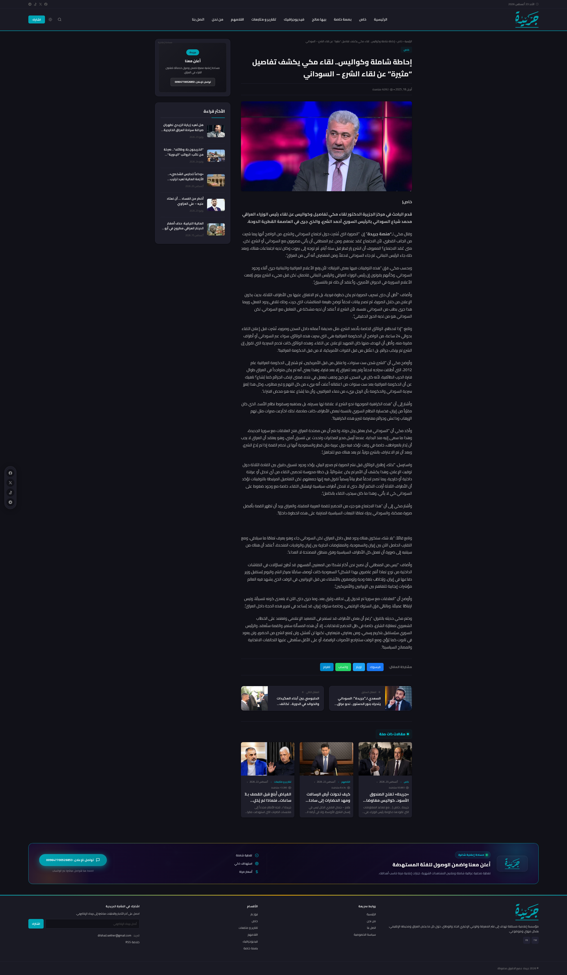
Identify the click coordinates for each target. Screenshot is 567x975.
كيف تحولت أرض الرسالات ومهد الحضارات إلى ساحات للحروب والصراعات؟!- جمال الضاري (328, 804)
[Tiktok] (35, 4)
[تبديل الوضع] (50, 19)
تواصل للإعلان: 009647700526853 (193, 82)
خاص (362, 19)
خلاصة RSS (133, 942)
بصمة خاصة (342, 19)
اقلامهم (237, 19)
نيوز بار (254, 914)
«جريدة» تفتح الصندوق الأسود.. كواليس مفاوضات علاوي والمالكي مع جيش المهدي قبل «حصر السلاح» (386, 804)
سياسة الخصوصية (365, 934)
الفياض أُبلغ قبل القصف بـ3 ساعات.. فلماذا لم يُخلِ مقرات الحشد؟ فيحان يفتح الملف (268, 804)
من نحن (217, 19)
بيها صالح (319, 19)
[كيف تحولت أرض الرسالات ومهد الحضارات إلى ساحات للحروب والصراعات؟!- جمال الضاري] (326, 759)
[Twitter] (40, 4)
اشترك (36, 19)
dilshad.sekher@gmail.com (119, 935)
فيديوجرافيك (294, 19)
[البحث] (60, 19)
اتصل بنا (198, 19)
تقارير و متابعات (263, 19)
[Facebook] (45, 4)
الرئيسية (380, 19)
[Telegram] (29, 4)
